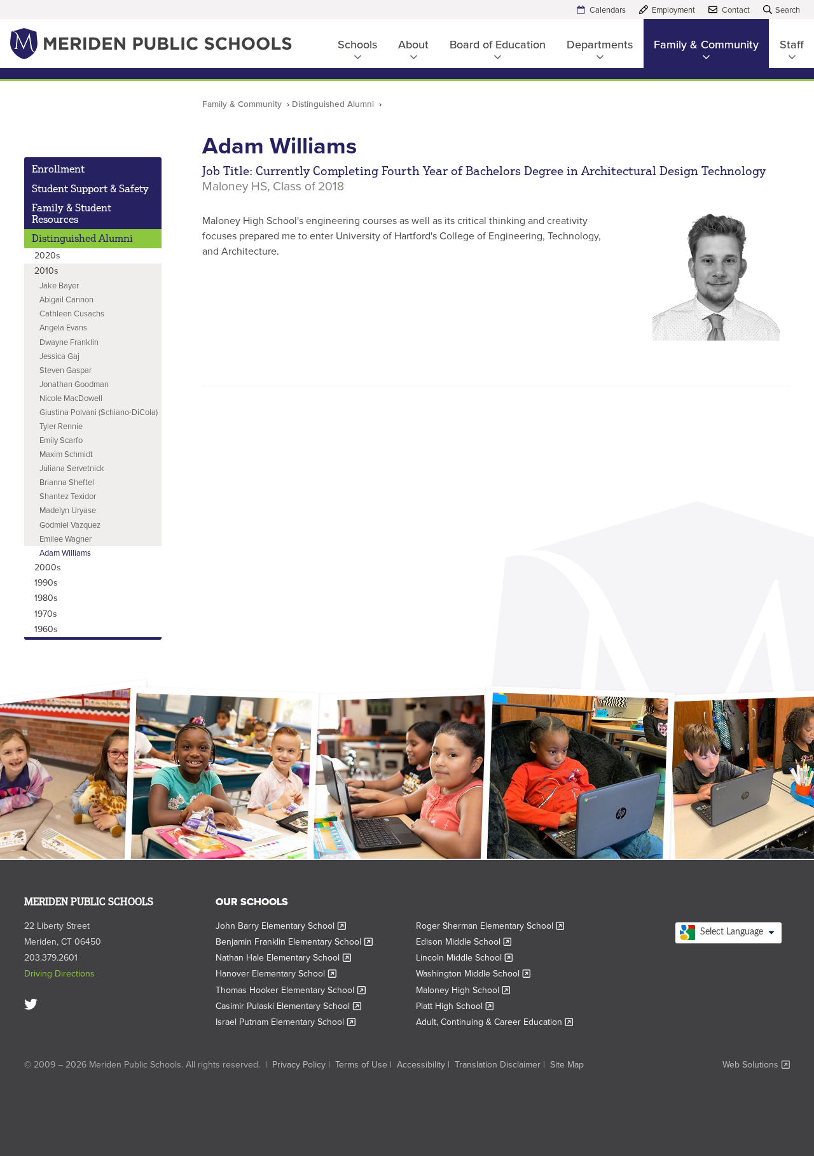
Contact (736, 10)
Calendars (608, 10)
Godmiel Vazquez (69, 525)
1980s (46, 598)
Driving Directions (59, 973)
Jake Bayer (59, 285)
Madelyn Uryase (67, 510)
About (413, 44)
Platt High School (455, 1006)
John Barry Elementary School (281, 926)
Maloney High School (463, 990)
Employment (673, 10)
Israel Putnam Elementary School (285, 1022)
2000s (47, 567)
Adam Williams (65, 553)
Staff (792, 44)
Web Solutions (756, 1065)
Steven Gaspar (65, 370)
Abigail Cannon (66, 299)
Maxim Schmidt (66, 454)
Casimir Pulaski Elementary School (288, 1006)
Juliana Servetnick (71, 468)
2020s (47, 255)
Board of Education (498, 44)
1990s (46, 582)
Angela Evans (63, 327)
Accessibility (421, 1064)
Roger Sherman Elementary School (490, 926)
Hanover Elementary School (276, 973)
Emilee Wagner (65, 539)
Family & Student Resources (71, 213)
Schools (357, 44)
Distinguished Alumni (333, 103)
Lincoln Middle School (464, 957)
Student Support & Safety (90, 188)
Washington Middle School (473, 973)
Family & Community (706, 44)
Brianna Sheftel (66, 482)
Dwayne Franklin (69, 342)
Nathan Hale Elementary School (283, 957)
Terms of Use (361, 1064)
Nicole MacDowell (70, 398)
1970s (45, 614)
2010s (46, 271)
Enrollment (58, 168)
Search (787, 10)
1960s (46, 629)
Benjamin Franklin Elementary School (294, 941)
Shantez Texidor (67, 496)
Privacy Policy (299, 1064)
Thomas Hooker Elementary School (291, 990)
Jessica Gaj (59, 356)
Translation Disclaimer (498, 1064)
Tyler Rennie (61, 426)
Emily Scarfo (61, 440)
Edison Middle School (464, 941)
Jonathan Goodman (74, 384)
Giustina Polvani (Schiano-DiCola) (98, 412)
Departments (600, 44)
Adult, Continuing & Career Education (495, 1022)
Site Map (567, 1064)
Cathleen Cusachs (71, 313)
